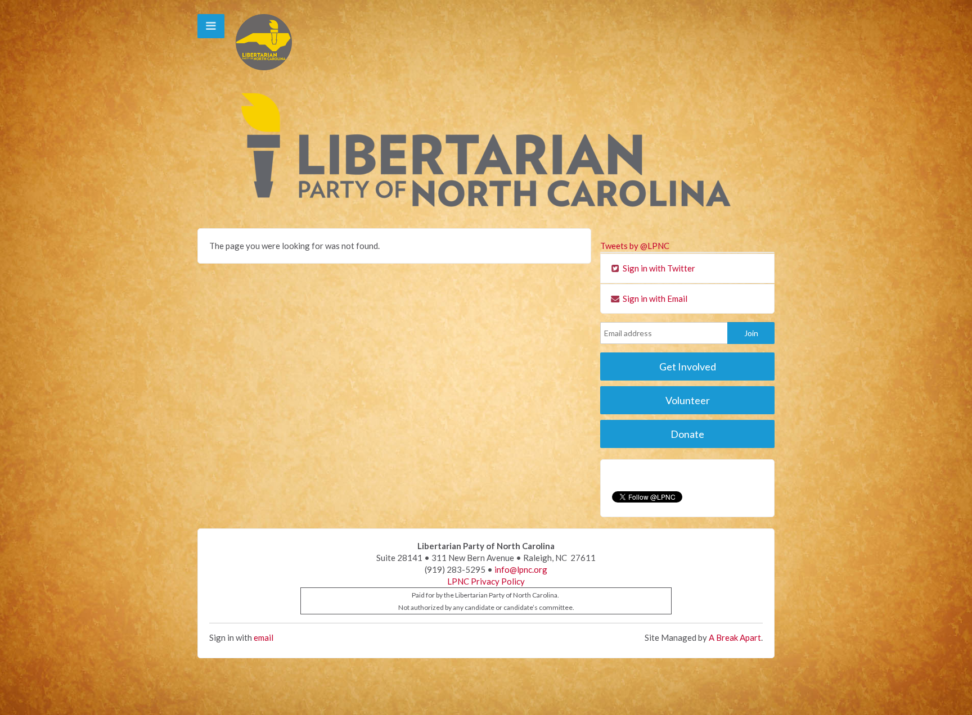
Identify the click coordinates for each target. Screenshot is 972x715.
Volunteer (687, 400)
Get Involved (687, 366)
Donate (687, 434)
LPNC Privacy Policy (486, 581)
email (263, 637)
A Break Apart (735, 637)
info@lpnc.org (520, 569)
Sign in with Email (654, 298)
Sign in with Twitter (658, 268)
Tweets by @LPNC (634, 246)
